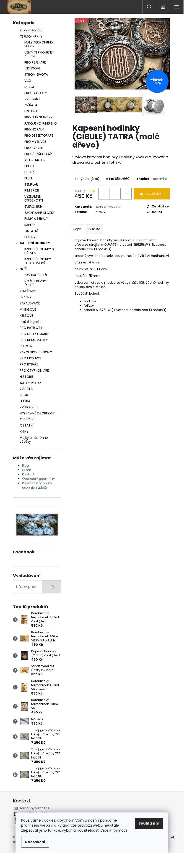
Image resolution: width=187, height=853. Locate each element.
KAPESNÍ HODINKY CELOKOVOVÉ (37, 261)
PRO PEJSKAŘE (35, 62)
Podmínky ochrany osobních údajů (37, 485)
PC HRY (30, 237)
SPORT (29, 166)
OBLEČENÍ (27, 419)
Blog (25, 465)
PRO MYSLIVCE (35, 141)
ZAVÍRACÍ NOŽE (36, 275)
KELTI (28, 178)
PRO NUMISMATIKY (38, 117)
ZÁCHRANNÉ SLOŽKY (39, 212)
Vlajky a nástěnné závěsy (34, 439)
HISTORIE (31, 111)
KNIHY (24, 431)
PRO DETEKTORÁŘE (38, 135)
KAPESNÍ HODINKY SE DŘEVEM (39, 251)
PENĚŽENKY (28, 291)
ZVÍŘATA (30, 105)
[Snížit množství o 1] (104, 193)
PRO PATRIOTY (35, 93)
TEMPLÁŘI (31, 184)
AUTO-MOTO (34, 160)
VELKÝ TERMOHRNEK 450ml (39, 54)
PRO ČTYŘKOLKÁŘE (38, 154)
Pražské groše (31, 321)
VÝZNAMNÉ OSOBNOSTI (33, 198)
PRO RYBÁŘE (33, 148)
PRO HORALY (34, 129)
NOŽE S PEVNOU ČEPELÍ (36, 283)
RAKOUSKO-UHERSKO (40, 123)
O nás (26, 470)
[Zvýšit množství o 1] (125, 193)
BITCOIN (26, 346)
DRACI (29, 86)
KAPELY (29, 224)
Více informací (113, 830)
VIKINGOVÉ (32, 68)
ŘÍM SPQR (31, 190)
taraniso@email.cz (34, 808)
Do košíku (155, 194)
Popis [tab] (77, 229)
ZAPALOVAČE (30, 303)
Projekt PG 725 (31, 30)
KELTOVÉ (26, 315)
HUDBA (29, 172)
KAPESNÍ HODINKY (35, 243)
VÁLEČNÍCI (32, 99)
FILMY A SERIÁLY (36, 218)
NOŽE (24, 269)
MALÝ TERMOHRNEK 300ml (39, 44)
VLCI (27, 80)
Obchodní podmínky (38, 478)
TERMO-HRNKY (31, 36)
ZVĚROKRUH (33, 206)
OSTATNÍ (31, 231)
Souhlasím (148, 823)
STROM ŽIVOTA (36, 74)
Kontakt (28, 474)
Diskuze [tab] (94, 229)
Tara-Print (159, 178)
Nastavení (35, 842)
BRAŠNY (25, 297)
